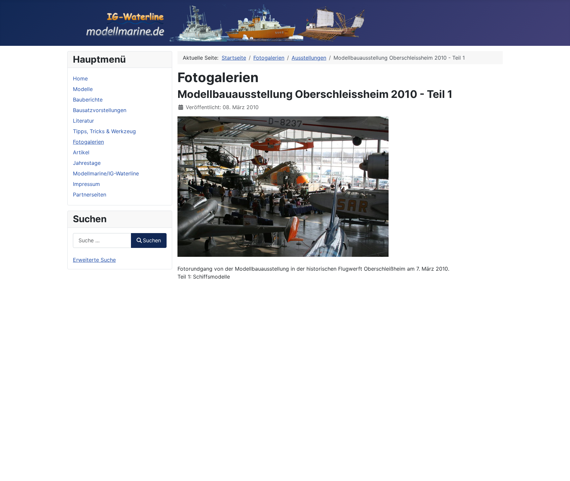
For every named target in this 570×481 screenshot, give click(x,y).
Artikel (81, 152)
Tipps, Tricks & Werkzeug (104, 131)
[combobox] (102, 240)
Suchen (152, 240)
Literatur (83, 120)
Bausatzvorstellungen (99, 110)
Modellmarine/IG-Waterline (106, 173)
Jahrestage (87, 163)
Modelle (83, 89)
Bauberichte (88, 99)
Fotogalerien (88, 141)
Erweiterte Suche (94, 259)
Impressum (86, 184)
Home (80, 78)
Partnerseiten (89, 194)
